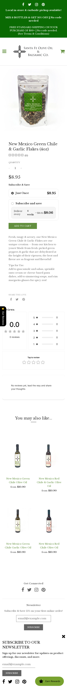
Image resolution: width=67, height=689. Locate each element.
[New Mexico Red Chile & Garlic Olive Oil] (49, 456)
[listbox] (33, 212)
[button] (33, 193)
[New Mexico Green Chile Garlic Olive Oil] (18, 521)
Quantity (14, 162)
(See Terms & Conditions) (33, 33)
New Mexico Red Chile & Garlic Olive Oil (49, 482)
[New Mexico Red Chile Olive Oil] (49, 521)
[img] (16, 155)
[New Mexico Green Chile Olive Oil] (18, 456)
